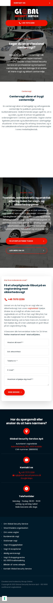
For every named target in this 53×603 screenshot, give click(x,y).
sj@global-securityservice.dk (28, 475)
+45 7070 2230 (27, 472)
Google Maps (26, 478)
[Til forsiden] (26, 13)
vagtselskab (33, 308)
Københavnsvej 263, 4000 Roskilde (26, 446)
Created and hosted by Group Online (16, 581)
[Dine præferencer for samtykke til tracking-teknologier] (4, 598)
